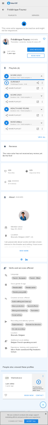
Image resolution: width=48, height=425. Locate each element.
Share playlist (14, 88)
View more (23, 251)
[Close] (46, 414)
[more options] (42, 82)
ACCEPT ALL (31, 421)
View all (41, 137)
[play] (6, 82)
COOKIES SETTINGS (15, 421)
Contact (40, 395)
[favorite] (44, 39)
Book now (29, 395)
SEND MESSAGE (36, 50)
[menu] (3, 3)
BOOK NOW (35, 56)
